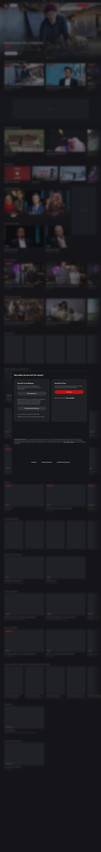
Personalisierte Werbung (32, 408)
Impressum (34, 462)
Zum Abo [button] (69, 392)
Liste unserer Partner (69, 442)
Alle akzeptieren (32, 393)
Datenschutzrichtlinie (47, 462)
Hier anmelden (70, 398)
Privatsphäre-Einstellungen (63, 462)
